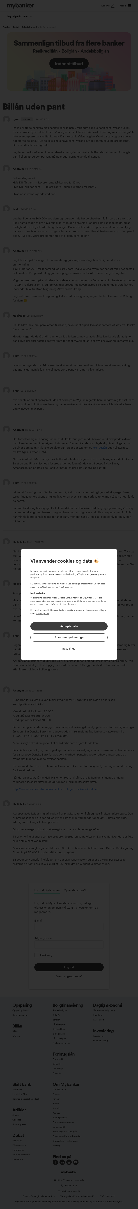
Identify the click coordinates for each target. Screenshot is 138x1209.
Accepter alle (69, 626)
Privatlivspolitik (66, 587)
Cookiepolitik (48, 587)
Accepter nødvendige (69, 637)
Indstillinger (69, 648)
